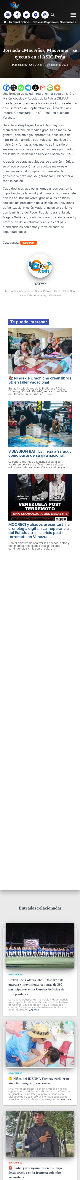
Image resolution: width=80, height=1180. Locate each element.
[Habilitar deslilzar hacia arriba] (72, 1172)
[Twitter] (26, 15)
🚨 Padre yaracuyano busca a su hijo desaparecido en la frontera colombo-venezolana (35, 1172)
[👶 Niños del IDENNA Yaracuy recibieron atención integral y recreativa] (40, 1066)
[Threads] (35, 87)
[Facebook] (17, 15)
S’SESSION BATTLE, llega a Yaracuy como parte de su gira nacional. (40, 453)
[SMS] (50, 87)
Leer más (33, 1010)
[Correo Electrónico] (8, 15)
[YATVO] (40, 276)
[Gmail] (42, 87)
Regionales (29, 243)
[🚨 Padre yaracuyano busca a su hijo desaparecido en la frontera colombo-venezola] (40, 1155)
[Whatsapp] (21, 87)
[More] (57, 87)
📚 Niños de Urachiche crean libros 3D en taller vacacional (39, 380)
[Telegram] (35, 15)
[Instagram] (45, 15)
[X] (13, 87)
